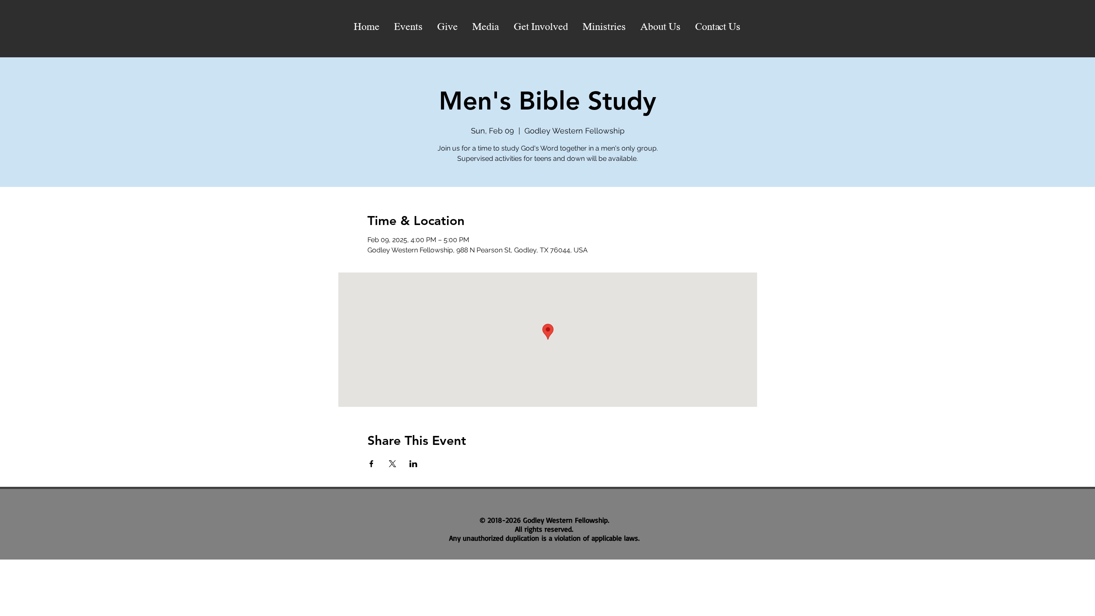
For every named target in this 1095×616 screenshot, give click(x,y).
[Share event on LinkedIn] (413, 463)
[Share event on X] (392, 463)
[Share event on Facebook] (371, 463)
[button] (485, 27)
